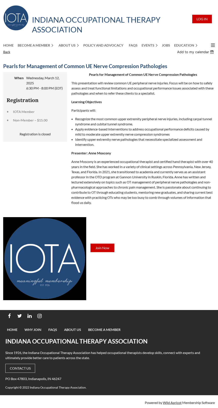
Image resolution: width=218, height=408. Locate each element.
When (19, 78)
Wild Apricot (172, 403)
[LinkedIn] (29, 315)
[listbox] (196, 51)
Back (6, 52)
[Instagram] (39, 315)
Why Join (32, 330)
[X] (19, 315)
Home (12, 330)
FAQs (52, 330)
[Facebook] (9, 315)
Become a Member (104, 330)
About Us (72, 330)
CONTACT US (20, 368)
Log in (202, 19)
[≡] (208, 45)
